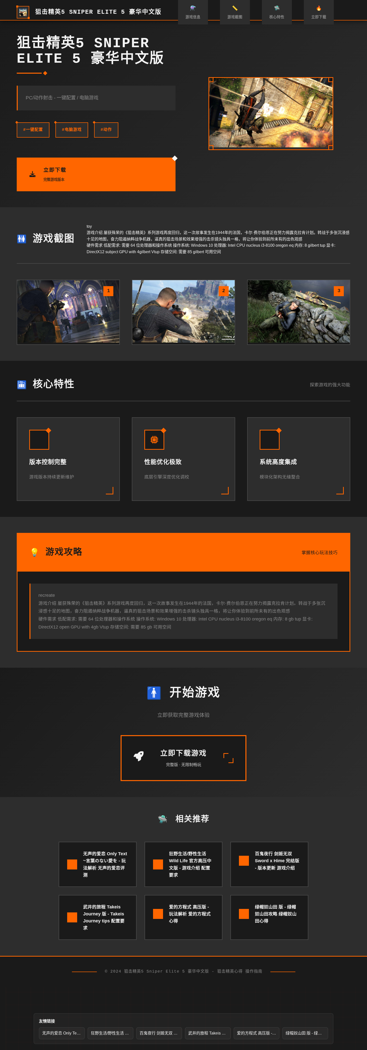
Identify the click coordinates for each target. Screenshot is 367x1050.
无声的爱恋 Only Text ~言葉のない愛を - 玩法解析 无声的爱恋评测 (63, 1033)
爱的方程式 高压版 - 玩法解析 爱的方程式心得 (258, 1033)
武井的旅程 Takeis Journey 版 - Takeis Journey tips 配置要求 (209, 1033)
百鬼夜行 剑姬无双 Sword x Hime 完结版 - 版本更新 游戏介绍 (161, 1033)
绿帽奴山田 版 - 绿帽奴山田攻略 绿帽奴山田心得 (307, 1033)
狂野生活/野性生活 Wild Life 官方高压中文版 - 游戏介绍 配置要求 (112, 1033)
